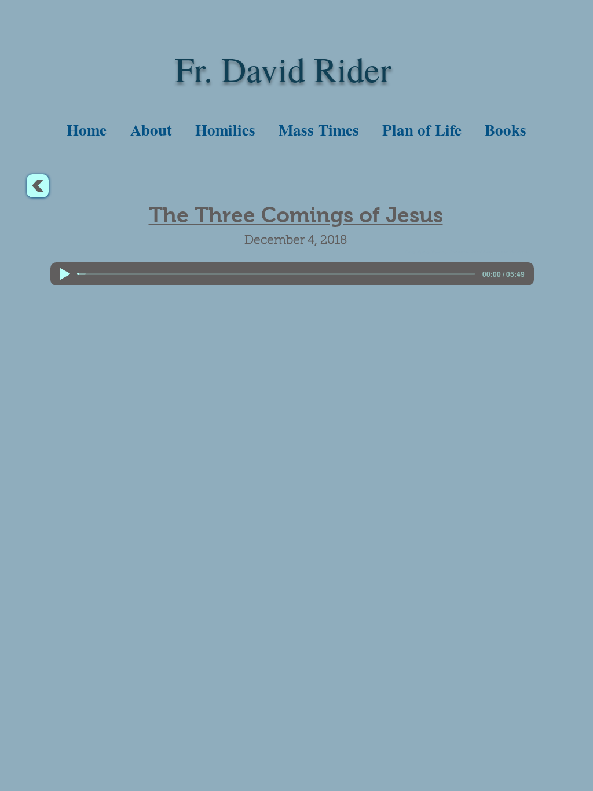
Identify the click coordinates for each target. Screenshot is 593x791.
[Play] (65, 274)
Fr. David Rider (283, 69)
